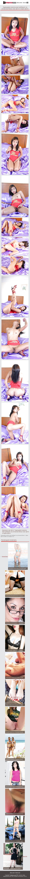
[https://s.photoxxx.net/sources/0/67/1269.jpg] (15, 255)
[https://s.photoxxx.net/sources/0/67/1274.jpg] (15, 443)
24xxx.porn (12, 872)
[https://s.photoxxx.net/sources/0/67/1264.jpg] (15, 113)
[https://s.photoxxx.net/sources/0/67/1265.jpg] (15, 132)
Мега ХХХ (25, 856)
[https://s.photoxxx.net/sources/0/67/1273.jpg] (15, 401)
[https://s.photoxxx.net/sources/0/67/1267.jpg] (15, 216)
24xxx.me (25, 2)
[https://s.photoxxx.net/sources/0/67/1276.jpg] (15, 528)
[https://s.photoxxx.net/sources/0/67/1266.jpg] (15, 174)
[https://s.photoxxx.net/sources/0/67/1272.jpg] (15, 359)
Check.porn (17, 872)
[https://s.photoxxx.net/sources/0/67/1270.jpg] (15, 274)
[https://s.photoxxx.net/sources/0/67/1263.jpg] (15, 93)
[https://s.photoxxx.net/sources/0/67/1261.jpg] (15, 55)
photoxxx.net (13, 875)
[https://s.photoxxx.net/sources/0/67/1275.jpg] (15, 486)
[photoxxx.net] (9, 2)
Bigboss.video (19, 2)
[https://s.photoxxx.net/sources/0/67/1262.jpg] (15, 74)
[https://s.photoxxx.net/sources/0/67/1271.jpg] (15, 317)
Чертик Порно (5, 556)
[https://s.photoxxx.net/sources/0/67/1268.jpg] (15, 236)
